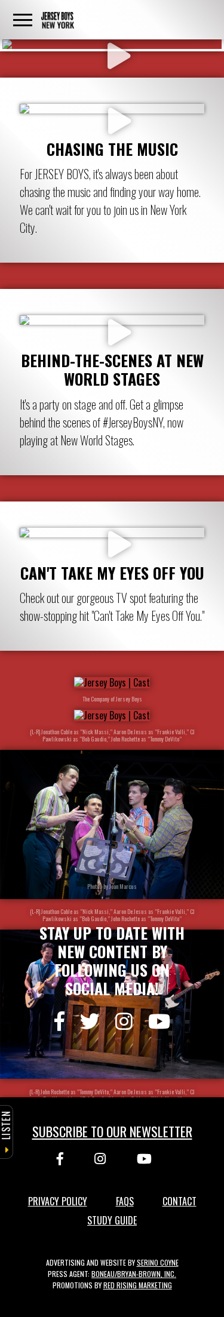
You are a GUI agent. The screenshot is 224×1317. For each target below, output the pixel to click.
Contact (179, 1201)
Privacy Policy (57, 1201)
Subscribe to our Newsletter (112, 1131)
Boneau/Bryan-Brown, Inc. (133, 1274)
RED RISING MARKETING (137, 1285)
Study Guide (112, 1220)
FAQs (125, 1201)
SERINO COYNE (158, 1262)
